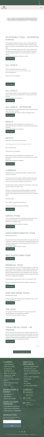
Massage (27, 379)
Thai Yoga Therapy (31, 377)
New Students (10, 373)
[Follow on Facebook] (39, 2)
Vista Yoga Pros (30, 385)
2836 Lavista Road (29, 394)
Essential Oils (30, 369)
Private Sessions (31, 371)
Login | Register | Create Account (7, 1)
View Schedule (10, 58)
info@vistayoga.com (29, 404)
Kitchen (27, 383)
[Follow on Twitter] (22, 432)
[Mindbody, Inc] (38, 346)
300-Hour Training (12, 408)
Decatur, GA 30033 (29, 395)
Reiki (26, 381)
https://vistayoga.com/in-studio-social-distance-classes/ (18, 70)
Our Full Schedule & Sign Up (22, 352)
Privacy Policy (33, 434)
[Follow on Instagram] (40, 4)
